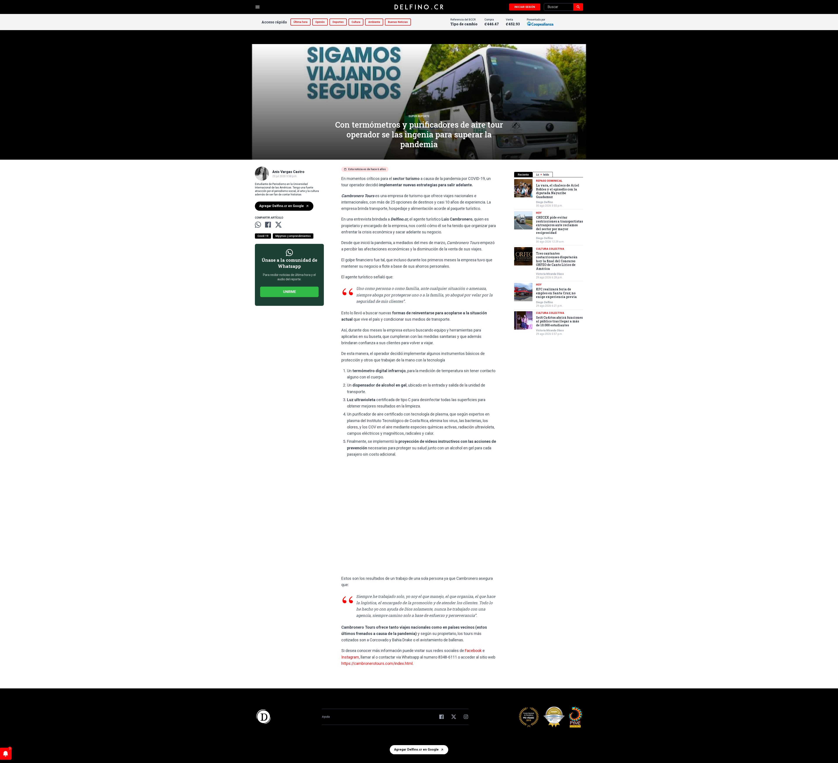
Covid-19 (263, 236)
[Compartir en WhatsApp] (258, 225)
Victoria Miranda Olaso (550, 273)
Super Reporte (419, 116)
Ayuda (326, 716)
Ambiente (374, 22)
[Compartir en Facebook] (267, 224)
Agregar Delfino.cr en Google (281, 206)
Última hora (300, 22)
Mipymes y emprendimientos (293, 236)
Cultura (356, 22)
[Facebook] (441, 716)
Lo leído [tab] (542, 174)
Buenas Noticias (398, 22)
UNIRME (289, 292)
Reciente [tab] (523, 174)
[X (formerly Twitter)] (453, 716)
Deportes (338, 22)
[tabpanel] (548, 257)
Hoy (539, 212)
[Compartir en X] (278, 224)
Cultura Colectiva (550, 248)
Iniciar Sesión (524, 7)
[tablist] (548, 174)
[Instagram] (466, 716)
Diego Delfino (544, 202)
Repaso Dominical (549, 180)
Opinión (320, 22)
